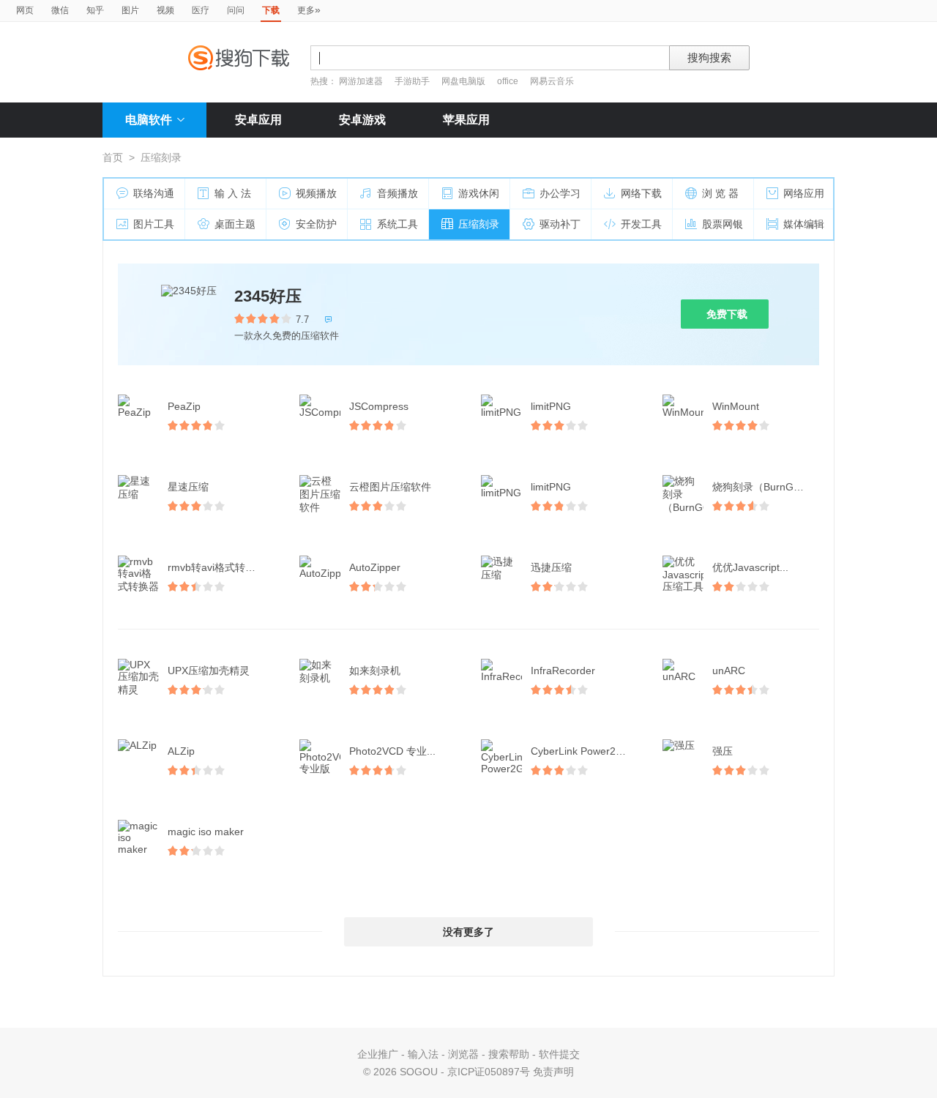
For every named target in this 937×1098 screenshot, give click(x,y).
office (508, 81)
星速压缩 (188, 487)
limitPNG (551, 406)
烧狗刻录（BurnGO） (762, 487)
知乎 (95, 10)
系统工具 (397, 224)
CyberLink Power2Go (580, 751)
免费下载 (726, 314)
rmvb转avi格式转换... (216, 567)
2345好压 (268, 296)
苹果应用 (466, 119)
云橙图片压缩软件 (390, 487)
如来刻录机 (374, 670)
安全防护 (316, 224)
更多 (309, 9)
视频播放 (316, 193)
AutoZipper (374, 567)
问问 (235, 10)
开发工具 (641, 224)
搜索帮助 (508, 1054)
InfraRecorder (563, 670)
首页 (112, 157)
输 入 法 (232, 193)
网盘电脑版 (463, 81)
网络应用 (803, 193)
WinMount (735, 406)
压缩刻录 (478, 224)
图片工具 (153, 224)
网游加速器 (361, 81)
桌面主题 (234, 224)
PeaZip (184, 406)
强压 (722, 751)
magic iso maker (206, 831)
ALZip (181, 751)
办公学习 (560, 193)
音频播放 (397, 193)
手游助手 (413, 81)
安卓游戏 (362, 119)
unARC (728, 670)
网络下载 (641, 193)
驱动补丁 (560, 224)
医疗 (200, 10)
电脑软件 (148, 119)
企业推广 (377, 1054)
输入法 (423, 1054)
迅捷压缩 (551, 567)
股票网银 (722, 224)
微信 (60, 10)
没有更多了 (468, 932)
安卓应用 (258, 119)
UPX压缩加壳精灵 (209, 670)
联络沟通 (153, 193)
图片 (130, 10)
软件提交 (559, 1054)
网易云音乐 (552, 81)
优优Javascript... (750, 567)
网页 (25, 10)
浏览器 (463, 1054)
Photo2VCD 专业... (392, 751)
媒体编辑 (803, 224)
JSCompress (378, 406)
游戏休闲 (478, 193)
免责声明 (553, 1072)
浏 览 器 (720, 193)
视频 (165, 10)
